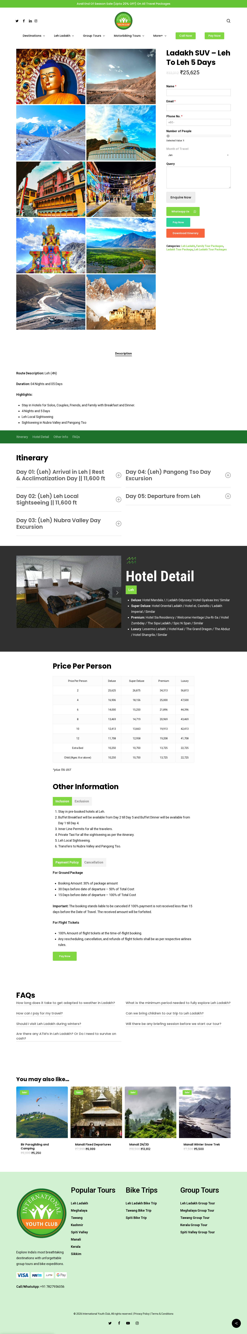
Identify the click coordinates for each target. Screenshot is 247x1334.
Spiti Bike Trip (136, 1218)
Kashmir (77, 1225)
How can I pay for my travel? (39, 1013)
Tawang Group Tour (195, 1218)
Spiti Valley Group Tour (197, 1232)
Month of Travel (177, 149)
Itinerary (22, 437)
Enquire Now (181, 197)
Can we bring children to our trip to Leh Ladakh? (165, 1013)
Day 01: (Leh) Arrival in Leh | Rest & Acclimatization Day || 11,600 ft (60, 475)
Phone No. (174, 116)
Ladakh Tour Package (179, 249)
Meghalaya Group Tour (197, 1210)
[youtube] (128, 1323)
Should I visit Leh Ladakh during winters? (48, 1023)
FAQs (76, 437)
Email (171, 101)
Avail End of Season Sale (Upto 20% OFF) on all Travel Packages (123, 4)
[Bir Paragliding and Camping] (42, 1112)
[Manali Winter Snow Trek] (205, 1112)
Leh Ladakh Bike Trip (141, 1203)
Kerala (75, 1247)
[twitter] (110, 1323)
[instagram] (137, 1323)
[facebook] (119, 1323)
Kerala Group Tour (193, 1225)
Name (171, 86)
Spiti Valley (79, 1232)
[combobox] (198, 155)
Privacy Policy (142, 1313)
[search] (228, 21)
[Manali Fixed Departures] (96, 1112)
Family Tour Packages (209, 246)
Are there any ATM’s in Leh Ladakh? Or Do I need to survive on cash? (66, 1036)
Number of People (178, 131)
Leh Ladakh (188, 246)
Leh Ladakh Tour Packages (210, 249)
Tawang (77, 1218)
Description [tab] (123, 353)
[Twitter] (17, 21)
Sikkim (76, 1254)
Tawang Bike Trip (138, 1210)
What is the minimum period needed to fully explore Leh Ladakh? (178, 1002)
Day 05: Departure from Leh (163, 496)
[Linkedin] (30, 21)
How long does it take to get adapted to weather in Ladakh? (65, 1002)
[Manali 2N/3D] (150, 1112)
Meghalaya (79, 1210)
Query (170, 164)
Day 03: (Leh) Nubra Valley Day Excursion (58, 523)
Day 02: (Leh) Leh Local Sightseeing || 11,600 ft (47, 499)
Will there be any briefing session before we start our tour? (173, 1023)
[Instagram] (36, 21)
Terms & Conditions (162, 1313)
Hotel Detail (41, 437)
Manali (76, 1239)
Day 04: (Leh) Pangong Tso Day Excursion (168, 475)
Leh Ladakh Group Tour (197, 1203)
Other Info (61, 437)
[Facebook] (23, 21)
